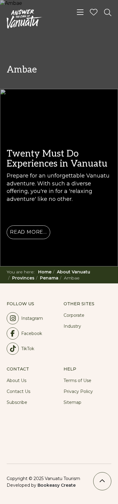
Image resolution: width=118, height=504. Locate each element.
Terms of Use (77, 380)
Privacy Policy (78, 391)
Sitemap (72, 402)
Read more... (28, 232)
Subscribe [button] (17, 402)
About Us (16, 380)
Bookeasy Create (57, 485)
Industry (72, 326)
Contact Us (18, 391)
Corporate (74, 315)
